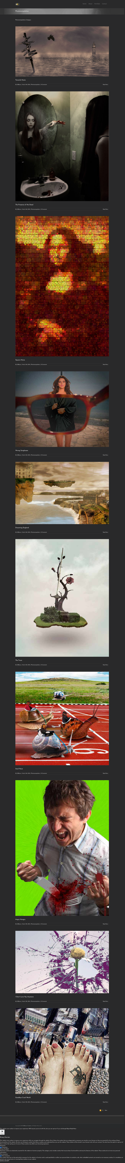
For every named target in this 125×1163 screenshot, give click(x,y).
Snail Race (19, 769)
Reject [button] (68, 1128)
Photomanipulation (35, 84)
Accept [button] (64, 1128)
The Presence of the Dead (24, 205)
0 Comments (44, 84)
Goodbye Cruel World (23, 1097)
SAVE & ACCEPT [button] (4, 1161)
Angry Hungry (20, 919)
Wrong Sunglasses (21, 450)
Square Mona (20, 360)
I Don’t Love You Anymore (24, 997)
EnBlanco (19, 84)
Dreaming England (22, 528)
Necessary (4, 1147)
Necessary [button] (2, 1145)
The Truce (18, 660)
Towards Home (20, 80)
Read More (105, 84)
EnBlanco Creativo (27, 1125)
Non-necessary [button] (4, 1154)
